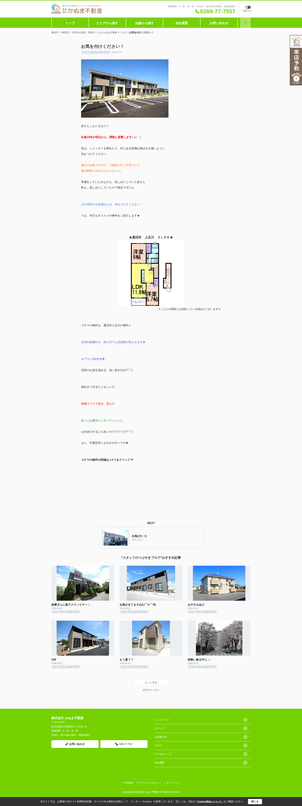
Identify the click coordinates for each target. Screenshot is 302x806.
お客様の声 (160, 736)
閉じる (255, 801)
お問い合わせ (219, 23)
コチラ (112, 459)
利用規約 (129, 782)
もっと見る (151, 682)
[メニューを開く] (245, 22)
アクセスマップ (163, 754)
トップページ (161, 719)
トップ (70, 23)
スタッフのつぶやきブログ (95, 52)
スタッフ (159, 728)
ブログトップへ (151, 690)
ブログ (158, 745)
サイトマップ (173, 782)
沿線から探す (144, 23)
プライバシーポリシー (150, 782)
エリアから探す (107, 23)
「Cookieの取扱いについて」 (209, 801)
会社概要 (181, 23)
